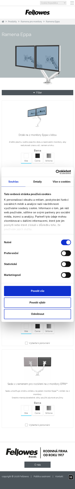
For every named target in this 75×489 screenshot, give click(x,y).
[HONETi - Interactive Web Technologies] (70, 476)
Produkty (12, 21)
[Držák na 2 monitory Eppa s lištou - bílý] (37, 118)
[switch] (66, 253)
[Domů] (3, 21)
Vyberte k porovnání (39, 343)
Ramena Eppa (53, 21)
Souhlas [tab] (13, 181)
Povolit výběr (37, 302)
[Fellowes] (37, 12)
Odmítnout (37, 313)
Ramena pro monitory (32, 21)
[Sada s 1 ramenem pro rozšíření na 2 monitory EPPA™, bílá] (37, 367)
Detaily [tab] (37, 181)
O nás (37, 464)
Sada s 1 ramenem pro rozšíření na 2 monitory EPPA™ (38, 384)
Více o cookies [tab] (61, 181)
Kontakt (59, 476)
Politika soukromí (42, 476)
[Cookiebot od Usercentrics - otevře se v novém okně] (55, 172)
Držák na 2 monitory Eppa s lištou (38, 135)
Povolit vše (37, 290)
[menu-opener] (72, 3)
